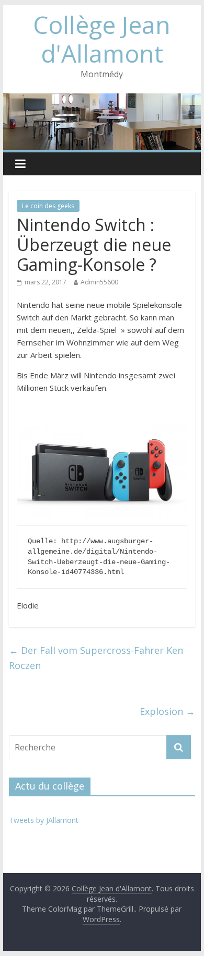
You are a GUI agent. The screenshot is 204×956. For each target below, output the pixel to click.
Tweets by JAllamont (43, 820)
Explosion (167, 711)
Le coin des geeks (48, 205)
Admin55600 (99, 282)
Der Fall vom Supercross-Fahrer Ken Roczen (96, 658)
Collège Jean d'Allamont (102, 38)
